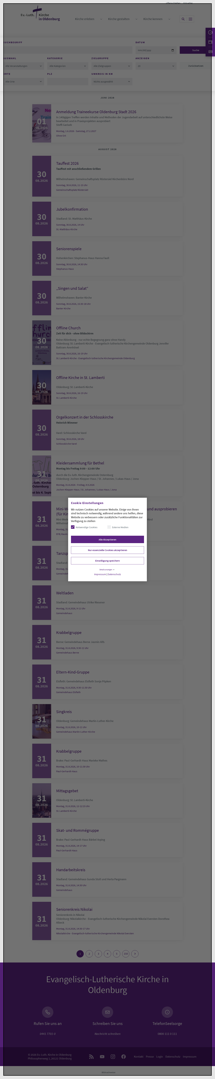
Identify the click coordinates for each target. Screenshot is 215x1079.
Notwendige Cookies (86, 527)
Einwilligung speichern (107, 560)
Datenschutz (114, 574)
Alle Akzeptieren (107, 539)
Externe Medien (120, 527)
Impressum (100, 574)
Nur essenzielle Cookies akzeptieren (107, 550)
